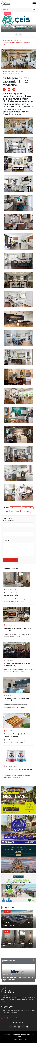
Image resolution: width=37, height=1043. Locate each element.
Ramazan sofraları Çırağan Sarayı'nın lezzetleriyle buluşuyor (17, 735)
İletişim (20, 1039)
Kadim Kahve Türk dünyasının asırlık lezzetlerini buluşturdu (17, 664)
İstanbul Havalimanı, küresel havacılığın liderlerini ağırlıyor (17, 924)
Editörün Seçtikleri (17, 40)
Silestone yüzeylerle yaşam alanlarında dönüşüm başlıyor (18, 700)
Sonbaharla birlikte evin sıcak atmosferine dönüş (14, 594)
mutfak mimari (25, 511)
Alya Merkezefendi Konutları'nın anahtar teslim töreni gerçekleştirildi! (17, 978)
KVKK (25, 1039)
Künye (15, 1039)
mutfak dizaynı (15, 511)
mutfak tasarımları (15, 507)
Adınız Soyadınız (9, 520)
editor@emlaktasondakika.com (12, 1018)
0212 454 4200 (7, 1015)
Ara (34, 9)
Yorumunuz (6, 540)
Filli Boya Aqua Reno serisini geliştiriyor (18, 769)
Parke (6, 931)
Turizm (7, 911)
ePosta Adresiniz (8, 530)
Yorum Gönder (10, 560)
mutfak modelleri (27, 507)
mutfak (6, 511)
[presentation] (16, 34)
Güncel (7, 13)
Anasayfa (7, 40)
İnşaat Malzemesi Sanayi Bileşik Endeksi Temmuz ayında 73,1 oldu (17, 28)
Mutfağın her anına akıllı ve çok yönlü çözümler (17, 629)
